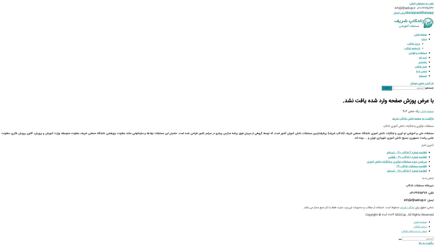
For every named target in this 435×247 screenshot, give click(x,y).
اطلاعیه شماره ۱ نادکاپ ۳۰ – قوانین (407, 157)
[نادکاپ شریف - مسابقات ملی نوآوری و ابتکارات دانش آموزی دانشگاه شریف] (414, 27)
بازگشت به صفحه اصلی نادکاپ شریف (413, 119)
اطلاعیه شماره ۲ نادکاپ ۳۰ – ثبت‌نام (407, 152)
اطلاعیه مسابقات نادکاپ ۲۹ (412, 166)
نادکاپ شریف (407, 207)
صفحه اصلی (420, 222)
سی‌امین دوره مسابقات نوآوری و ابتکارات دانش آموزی (397, 162)
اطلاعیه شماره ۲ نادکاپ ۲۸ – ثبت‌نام (407, 171)
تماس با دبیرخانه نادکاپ (414, 231)
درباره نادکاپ (420, 227)
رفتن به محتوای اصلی (421, 3)
